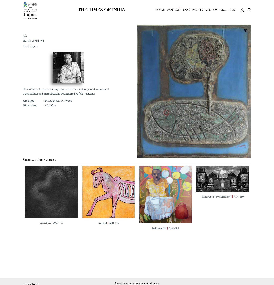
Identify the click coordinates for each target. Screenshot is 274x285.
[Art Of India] (30, 10)
